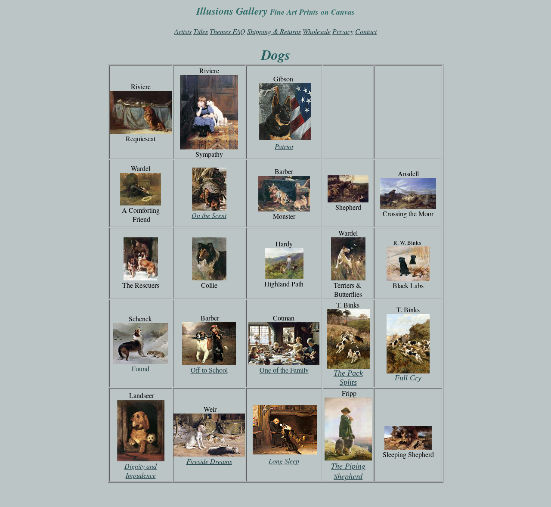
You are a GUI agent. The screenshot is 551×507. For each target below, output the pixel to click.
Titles (200, 31)
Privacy (342, 31)
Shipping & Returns (274, 31)
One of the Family (284, 369)
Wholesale (317, 31)
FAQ (238, 31)
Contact (366, 31)
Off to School (209, 369)
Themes (220, 31)
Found (140, 368)
